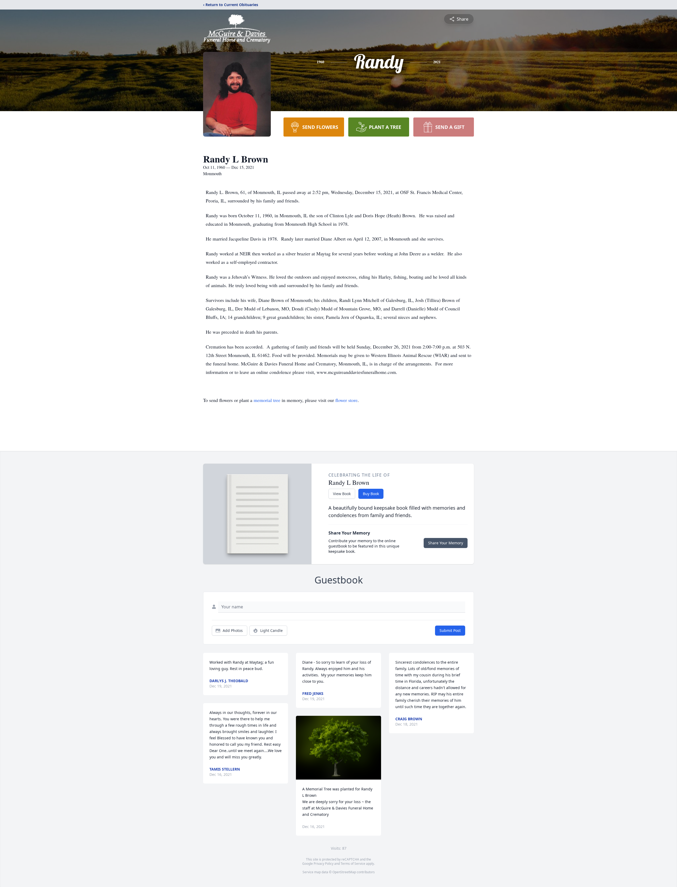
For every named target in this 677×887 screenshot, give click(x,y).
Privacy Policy (323, 863)
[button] (338, 748)
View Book (342, 493)
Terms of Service (353, 863)
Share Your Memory (445, 542)
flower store (346, 400)
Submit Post (450, 630)
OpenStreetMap (344, 872)
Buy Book (371, 493)
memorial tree (267, 400)
